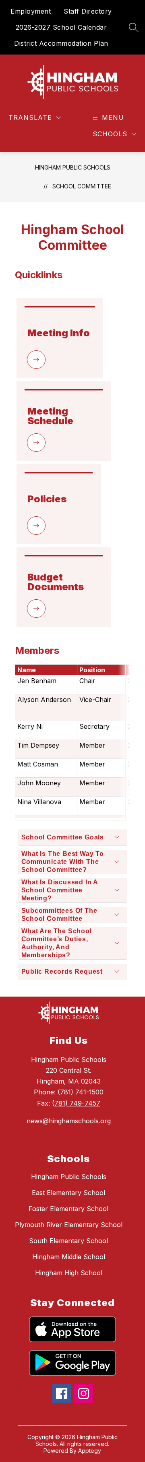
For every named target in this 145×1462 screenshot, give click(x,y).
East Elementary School (68, 1193)
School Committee (81, 186)
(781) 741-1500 (81, 1092)
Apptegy (89, 1450)
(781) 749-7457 (76, 1103)
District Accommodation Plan (61, 43)
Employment (30, 11)
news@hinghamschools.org (69, 1121)
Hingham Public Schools (72, 167)
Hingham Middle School (68, 1257)
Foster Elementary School (68, 1209)
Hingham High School (68, 1273)
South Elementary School (68, 1241)
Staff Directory (88, 11)
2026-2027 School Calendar (61, 27)
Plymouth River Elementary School (68, 1225)
